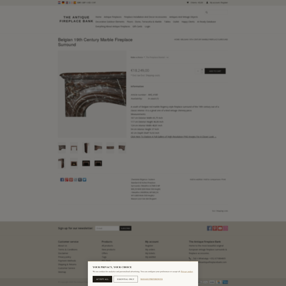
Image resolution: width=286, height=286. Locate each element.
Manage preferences (151, 279)
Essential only (125, 279)
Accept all (102, 279)
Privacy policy (187, 271)
